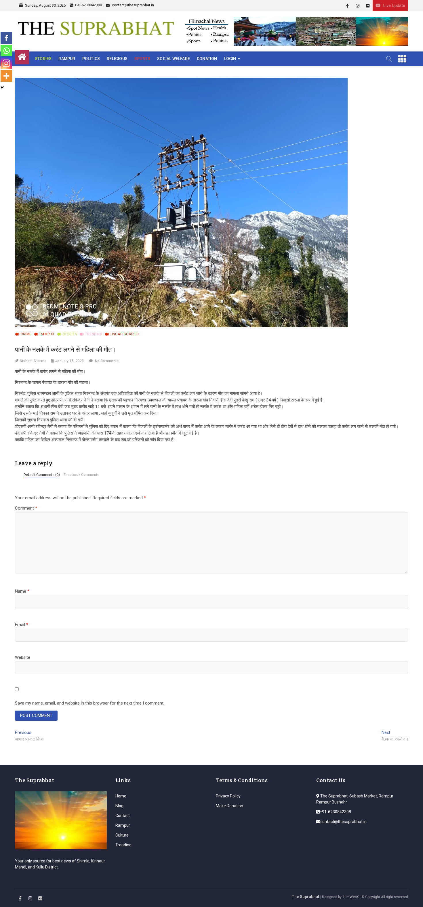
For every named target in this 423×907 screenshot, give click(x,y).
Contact (122, 815)
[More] (6, 76)
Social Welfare (173, 58)
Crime (26, 334)
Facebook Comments (81, 474)
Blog (119, 805)
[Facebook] (6, 38)
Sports (142, 58)
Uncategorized (124, 334)
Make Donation (229, 805)
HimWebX (351, 897)
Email (21, 624)
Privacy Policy (228, 796)
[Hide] (2, 87)
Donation (207, 58)
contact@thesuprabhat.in (132, 5)
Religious (117, 58)
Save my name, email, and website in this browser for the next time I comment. (89, 703)
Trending (93, 334)
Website (22, 657)
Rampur (66, 58)
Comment (26, 508)
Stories (43, 58)
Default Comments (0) (42, 474)
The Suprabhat (305, 896)
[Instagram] (6, 63)
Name (22, 591)
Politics (91, 58)
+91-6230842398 (88, 5)
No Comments (107, 361)
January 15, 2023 (69, 361)
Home (120, 796)
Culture (122, 835)
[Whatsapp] (6, 50)
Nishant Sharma (33, 361)
